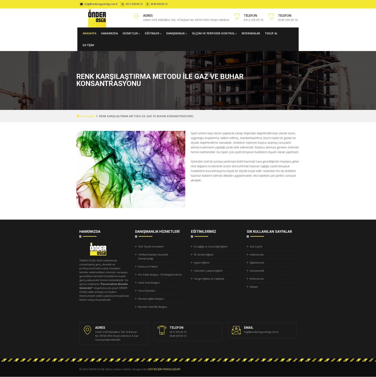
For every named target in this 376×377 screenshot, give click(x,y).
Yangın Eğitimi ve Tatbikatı (209, 278)
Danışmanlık (175, 33)
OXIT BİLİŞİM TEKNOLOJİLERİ (164, 369)
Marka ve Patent (148, 266)
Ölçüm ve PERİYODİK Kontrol (213, 33)
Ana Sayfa (87, 116)
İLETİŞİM (88, 45)
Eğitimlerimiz (257, 262)
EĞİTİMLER (152, 33)
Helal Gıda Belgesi (149, 282)
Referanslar (251, 33)
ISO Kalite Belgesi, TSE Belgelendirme (160, 274)
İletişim (254, 286)
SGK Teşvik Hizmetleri (151, 246)
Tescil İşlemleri (146, 290)
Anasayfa (89, 33)
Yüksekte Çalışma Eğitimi (208, 270)
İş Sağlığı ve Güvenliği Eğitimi (210, 246)
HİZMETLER (130, 33)
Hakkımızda (109, 33)
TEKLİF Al (271, 33)
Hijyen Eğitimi (201, 262)
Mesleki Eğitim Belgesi (151, 298)
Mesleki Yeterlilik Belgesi (152, 307)
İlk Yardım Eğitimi (203, 254)
